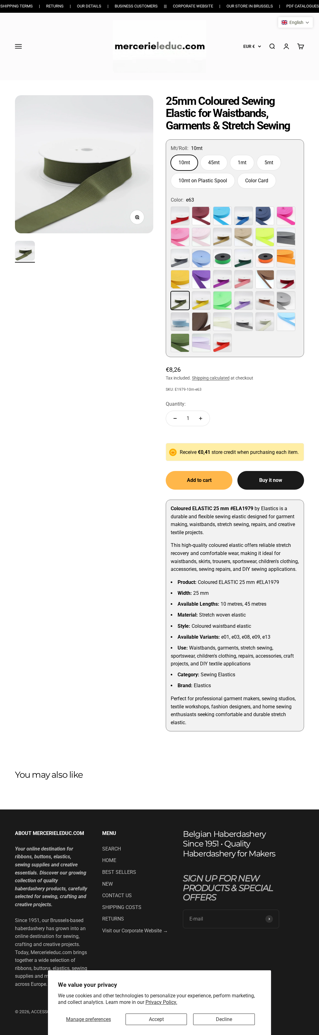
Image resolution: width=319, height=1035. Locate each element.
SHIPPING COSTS (121, 907)
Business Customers (136, 6)
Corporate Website (193, 6)
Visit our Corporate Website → (135, 931)
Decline (224, 1019)
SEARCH (111, 849)
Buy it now (270, 480)
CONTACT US (117, 895)
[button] (295, 22)
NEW (107, 884)
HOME (109, 860)
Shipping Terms (16, 6)
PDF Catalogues (302, 6)
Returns (55, 6)
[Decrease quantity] (175, 418)
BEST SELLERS (119, 872)
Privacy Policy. (161, 1002)
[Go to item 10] (25, 252)
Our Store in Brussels (249, 6)
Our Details (89, 6)
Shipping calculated (211, 377)
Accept (156, 1019)
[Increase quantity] (201, 418)
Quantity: (176, 404)
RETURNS (113, 919)
